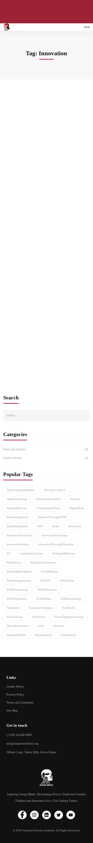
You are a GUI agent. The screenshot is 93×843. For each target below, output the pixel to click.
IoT (9, 553)
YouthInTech (68, 635)
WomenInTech (43, 635)
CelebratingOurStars (48, 508)
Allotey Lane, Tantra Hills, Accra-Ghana (31, 752)
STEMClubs (67, 580)
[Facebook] (22, 815)
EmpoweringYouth (18, 517)
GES (40, 526)
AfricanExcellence (54, 490)
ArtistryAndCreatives (48, 499)
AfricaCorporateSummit (21, 490)
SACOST (45, 580)
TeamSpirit (13, 607)
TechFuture (38, 616)
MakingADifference (64, 553)
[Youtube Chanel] (70, 815)
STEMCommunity (17, 589)
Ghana (55, 526)
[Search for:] (46, 415)
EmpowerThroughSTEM (52, 517)
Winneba (58, 626)
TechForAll (68, 607)
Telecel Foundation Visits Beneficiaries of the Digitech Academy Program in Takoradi (43, 219)
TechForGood (15, 616)
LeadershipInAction (31, 553)
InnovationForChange (55, 535)
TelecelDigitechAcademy (69, 616)
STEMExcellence (17, 598)
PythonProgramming (19, 580)
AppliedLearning (17, 499)
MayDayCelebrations (42, 562)
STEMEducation (47, 589)
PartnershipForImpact (19, 571)
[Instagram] (34, 815)
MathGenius (14, 562)
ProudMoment (49, 571)
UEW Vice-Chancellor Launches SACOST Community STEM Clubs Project (40, 314)
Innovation (74, 526)
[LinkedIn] (46, 815)
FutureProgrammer (17, 526)
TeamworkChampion (41, 607)
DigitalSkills (76, 508)
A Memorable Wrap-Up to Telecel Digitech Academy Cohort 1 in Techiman (41, 124)
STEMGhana (43, 598)
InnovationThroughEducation (56, 544)
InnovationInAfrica (18, 544)
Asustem (75, 499)
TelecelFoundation (18, 626)
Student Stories (45, 458)
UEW (41, 626)
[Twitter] (58, 815)
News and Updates (45, 449)
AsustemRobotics (17, 508)
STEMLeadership (71, 598)
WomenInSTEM (16, 635)
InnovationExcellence (20, 535)
